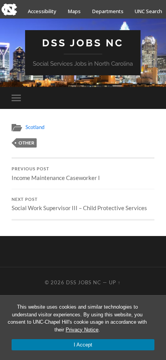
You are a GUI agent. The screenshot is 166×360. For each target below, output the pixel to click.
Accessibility (42, 11)
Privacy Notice (82, 330)
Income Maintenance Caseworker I (56, 173)
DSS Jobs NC (83, 43)
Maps (74, 11)
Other (26, 143)
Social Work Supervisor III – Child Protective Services (79, 204)
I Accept (83, 345)
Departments (108, 11)
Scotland (34, 127)
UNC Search (148, 11)
